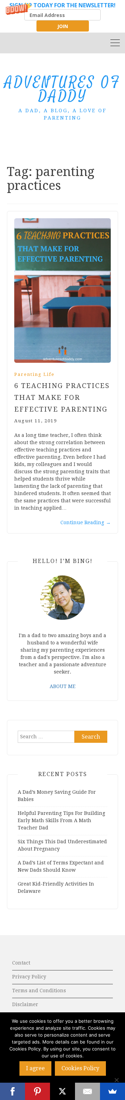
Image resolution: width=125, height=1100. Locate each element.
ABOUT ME (62, 686)
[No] (116, 1079)
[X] (62, 1091)
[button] (62, 16)
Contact (21, 963)
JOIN (62, 26)
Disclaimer (25, 1004)
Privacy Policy (29, 976)
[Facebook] (12, 1091)
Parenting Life (34, 374)
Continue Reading (85, 522)
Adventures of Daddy (62, 89)
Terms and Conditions (39, 990)
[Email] (87, 1091)
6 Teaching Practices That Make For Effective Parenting (62, 397)
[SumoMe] (112, 1091)
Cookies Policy (80, 1068)
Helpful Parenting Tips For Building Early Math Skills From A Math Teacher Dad (61, 820)
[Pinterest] (37, 1091)
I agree (35, 1068)
